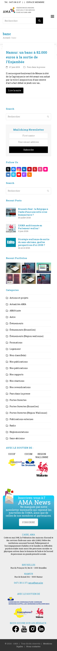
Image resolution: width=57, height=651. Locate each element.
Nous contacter (33, 646)
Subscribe (28, 149)
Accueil (6, 37)
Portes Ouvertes (18, 400)
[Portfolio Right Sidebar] (28, 278)
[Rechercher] (39, 20)
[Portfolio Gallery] (13, 278)
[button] (52, 16)
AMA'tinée (15, 310)
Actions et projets (19, 297)
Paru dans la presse (36, 67)
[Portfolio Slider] (13, 267)
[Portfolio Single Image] (28, 267)
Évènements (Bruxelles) (23, 329)
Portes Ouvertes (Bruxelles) (24, 406)
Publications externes (21, 419)
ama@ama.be (35, 582)
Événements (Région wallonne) (26, 336)
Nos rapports (16, 374)
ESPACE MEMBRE (35, 2)
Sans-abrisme (17, 438)
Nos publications (19, 361)
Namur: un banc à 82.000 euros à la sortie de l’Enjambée (26, 57)
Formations (16, 342)
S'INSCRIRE (28, 522)
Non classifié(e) (18, 355)
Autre (13, 317)
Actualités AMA (18, 304)
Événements (16, 323)
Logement (15, 348)
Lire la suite (14, 90)
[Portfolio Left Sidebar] (43, 278)
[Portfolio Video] (43, 267)
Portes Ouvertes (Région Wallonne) (28, 412)
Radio (13, 425)
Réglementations (19, 432)
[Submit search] (48, 116)
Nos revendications (20, 387)
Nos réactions (17, 380)
